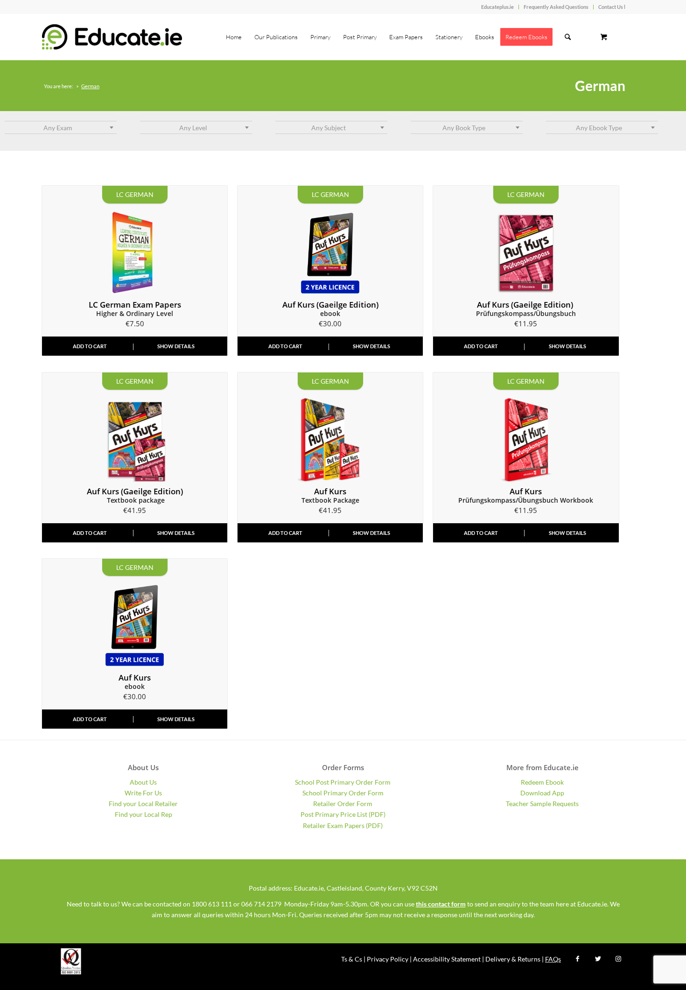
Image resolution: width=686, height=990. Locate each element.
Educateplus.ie (497, 7)
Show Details (176, 346)
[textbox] (61, 127)
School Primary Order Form (343, 793)
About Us (143, 782)
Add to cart (90, 346)
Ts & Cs (351, 959)
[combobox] (61, 127)
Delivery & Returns (512, 959)
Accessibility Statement (447, 959)
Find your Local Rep (143, 814)
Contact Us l (611, 7)
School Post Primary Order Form (343, 782)
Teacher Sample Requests (542, 803)
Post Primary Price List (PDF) (343, 814)
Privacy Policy (387, 959)
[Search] (568, 37)
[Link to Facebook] (577, 959)
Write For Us (143, 793)
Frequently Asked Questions (556, 7)
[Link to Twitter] (598, 959)
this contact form (441, 904)
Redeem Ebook (542, 782)
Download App (542, 793)
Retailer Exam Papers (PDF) (343, 825)
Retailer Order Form (342, 803)
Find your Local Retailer (143, 803)
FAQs (553, 959)
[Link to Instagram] (618, 959)
